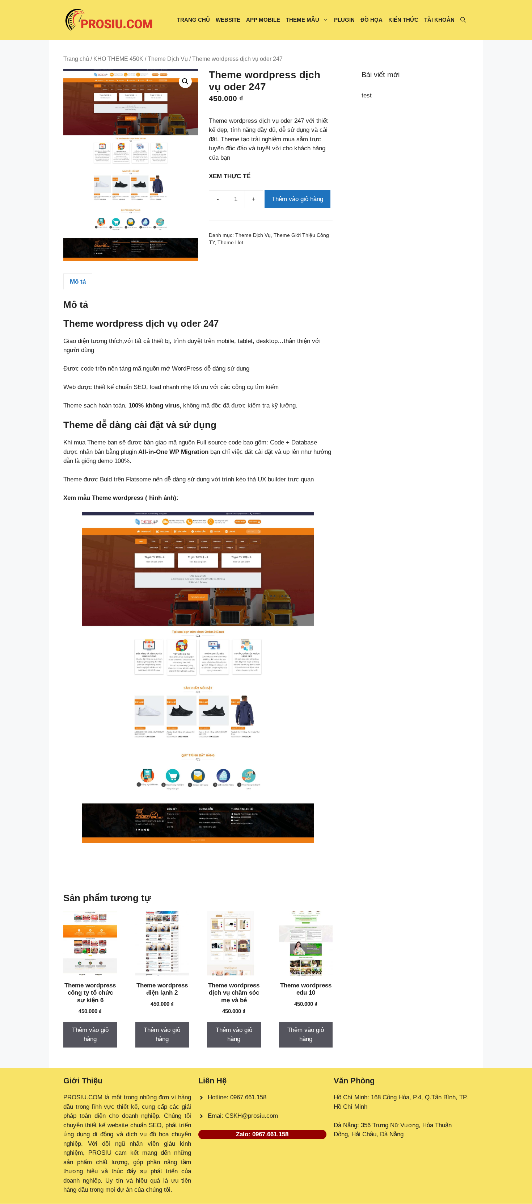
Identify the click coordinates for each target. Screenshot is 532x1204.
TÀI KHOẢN (439, 20)
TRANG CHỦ (193, 20)
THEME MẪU (302, 20)
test (367, 95)
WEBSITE (228, 20)
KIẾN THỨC (403, 20)
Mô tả (78, 281)
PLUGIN (344, 20)
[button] (463, 20)
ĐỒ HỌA (371, 20)
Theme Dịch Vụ (168, 59)
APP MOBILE (263, 20)
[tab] (77, 281)
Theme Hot (230, 242)
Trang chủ (76, 59)
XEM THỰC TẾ (231, 176)
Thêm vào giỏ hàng (297, 199)
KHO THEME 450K (118, 59)
